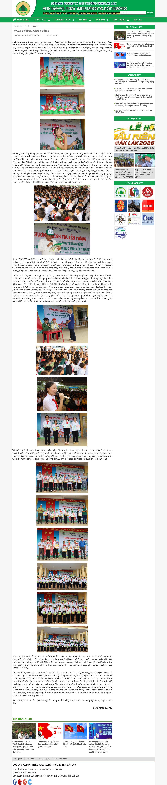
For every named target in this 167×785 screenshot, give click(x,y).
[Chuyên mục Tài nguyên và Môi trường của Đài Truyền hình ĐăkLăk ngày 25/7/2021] (124, 167)
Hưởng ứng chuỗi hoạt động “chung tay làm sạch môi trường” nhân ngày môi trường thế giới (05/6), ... (133, 97)
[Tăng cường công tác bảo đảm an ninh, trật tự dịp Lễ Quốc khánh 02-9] (49, 738)
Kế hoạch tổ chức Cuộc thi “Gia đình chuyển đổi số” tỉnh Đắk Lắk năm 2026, (133, 89)
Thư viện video (61, 759)
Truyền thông (30, 26)
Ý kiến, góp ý (44, 759)
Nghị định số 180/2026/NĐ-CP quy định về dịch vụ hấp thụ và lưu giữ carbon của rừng (134, 105)
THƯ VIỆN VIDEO (134, 118)
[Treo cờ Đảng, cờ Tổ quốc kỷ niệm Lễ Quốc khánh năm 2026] (75, 738)
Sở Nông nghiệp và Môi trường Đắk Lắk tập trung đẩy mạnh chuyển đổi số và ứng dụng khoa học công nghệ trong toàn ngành (100, 747)
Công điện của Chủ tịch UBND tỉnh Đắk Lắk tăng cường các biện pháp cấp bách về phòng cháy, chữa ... (140, 35)
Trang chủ (18, 26)
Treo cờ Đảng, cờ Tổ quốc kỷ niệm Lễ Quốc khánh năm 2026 (74, 744)
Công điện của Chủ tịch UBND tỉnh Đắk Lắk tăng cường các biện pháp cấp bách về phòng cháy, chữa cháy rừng (23, 747)
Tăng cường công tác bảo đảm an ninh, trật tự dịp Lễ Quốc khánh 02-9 (48, 744)
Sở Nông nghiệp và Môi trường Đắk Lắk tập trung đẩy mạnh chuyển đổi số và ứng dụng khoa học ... (140, 66)
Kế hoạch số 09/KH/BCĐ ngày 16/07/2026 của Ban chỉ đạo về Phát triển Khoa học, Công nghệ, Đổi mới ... (134, 82)
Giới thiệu (31, 759)
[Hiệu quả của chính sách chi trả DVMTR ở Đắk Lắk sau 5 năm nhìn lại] (145, 167)
